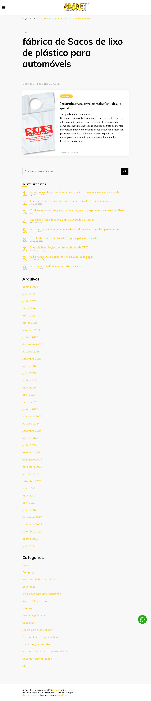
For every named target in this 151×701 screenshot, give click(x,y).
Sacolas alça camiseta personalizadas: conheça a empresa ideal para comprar (75, 229)
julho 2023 (29, 488)
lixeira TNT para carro (36, 601)
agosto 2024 (30, 438)
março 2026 (29, 322)
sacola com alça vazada (37, 630)
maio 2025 (29, 387)
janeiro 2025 (30, 409)
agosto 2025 (30, 366)
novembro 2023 (32, 466)
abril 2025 (28, 394)
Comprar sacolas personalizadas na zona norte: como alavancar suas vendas (75, 192)
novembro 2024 (32, 416)
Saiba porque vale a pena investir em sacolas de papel (61, 257)
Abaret (55, 690)
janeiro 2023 (30, 510)
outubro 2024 (31, 423)
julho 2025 (29, 373)
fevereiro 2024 (31, 452)
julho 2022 (29, 546)
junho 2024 (29, 445)
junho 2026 (29, 301)
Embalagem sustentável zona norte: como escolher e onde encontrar (71, 201)
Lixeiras (66, 96)
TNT (25, 666)
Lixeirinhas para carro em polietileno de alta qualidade (90, 105)
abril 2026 (28, 315)
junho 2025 (29, 380)
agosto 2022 (30, 538)
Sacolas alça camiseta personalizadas (46, 651)
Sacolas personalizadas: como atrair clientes (56, 266)
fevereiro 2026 (31, 330)
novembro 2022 (32, 524)
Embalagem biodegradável (39, 579)
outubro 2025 (31, 351)
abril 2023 (28, 502)
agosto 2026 (30, 286)
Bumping (28, 572)
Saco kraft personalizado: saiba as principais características (65, 238)
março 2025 (29, 402)
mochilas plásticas (33, 615)
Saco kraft (28, 622)
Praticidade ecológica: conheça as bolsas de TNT (59, 247)
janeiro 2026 (30, 337)
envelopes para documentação (41, 594)
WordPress (62, 695)
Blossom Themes (30, 695)
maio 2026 (29, 308)
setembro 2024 (31, 430)
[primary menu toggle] (3, 7)
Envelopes (28, 586)
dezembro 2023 (32, 459)
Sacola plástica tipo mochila (40, 637)
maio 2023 (29, 495)
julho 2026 (29, 294)
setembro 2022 (31, 531)
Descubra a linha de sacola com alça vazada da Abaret (62, 220)
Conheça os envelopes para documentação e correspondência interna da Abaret (78, 210)
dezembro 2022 (32, 517)
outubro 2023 (31, 474)
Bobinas (27, 565)
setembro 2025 (31, 358)
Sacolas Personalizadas (37, 658)
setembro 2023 (31, 481)
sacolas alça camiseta (36, 644)
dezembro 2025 (32, 344)
